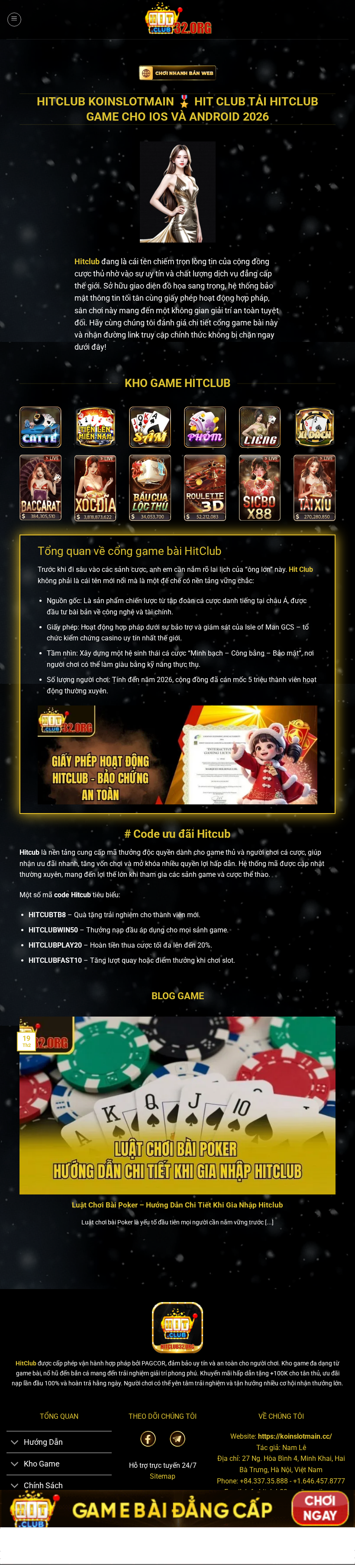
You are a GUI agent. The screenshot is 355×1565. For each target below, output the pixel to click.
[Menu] (14, 19)
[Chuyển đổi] (14, 1443)
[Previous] (17, 1132)
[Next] (337, 1132)
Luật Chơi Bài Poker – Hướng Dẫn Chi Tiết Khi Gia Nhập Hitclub (177, 1205)
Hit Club (301, 569)
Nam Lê (294, 1448)
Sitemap (162, 1476)
